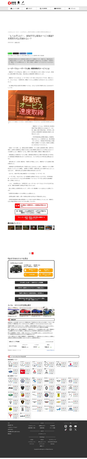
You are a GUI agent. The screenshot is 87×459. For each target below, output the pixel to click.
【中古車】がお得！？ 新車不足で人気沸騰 (31, 282)
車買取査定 (58, 8)
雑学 (39, 55)
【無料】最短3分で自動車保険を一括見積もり (31, 293)
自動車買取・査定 (31, 427)
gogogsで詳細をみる (51, 350)
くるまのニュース (31, 425)
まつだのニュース (42, 433)
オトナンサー (42, 443)
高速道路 (42, 55)
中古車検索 (44, 8)
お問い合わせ (10, 429)
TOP (9, 423)
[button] (9, 311)
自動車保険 (42, 427)
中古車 (15, 366)
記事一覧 (16, 370)
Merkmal (52, 443)
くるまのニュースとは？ (12, 427)
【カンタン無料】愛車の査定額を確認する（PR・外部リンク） (31, 218)
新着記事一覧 (10, 425)
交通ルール (19, 55)
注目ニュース (30, 55)
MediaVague (42, 437)
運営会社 (9, 433)
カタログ (30, 8)
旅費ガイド (42, 446)
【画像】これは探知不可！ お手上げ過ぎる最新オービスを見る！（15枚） (32, 212)
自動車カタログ (42, 425)
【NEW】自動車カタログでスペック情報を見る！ (31, 288)
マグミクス (31, 443)
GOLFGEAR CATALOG (52, 441)
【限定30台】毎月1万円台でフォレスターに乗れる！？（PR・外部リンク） (31, 299)
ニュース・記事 (15, 8)
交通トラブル (13, 55)
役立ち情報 (24, 55)
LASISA (31, 439)
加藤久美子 (17, 42)
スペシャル (72, 8)
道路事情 (35, 55)
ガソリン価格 (52, 427)
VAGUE (42, 439)
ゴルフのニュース (52, 439)
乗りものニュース (42, 441)
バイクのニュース (31, 441)
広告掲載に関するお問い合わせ (14, 431)
